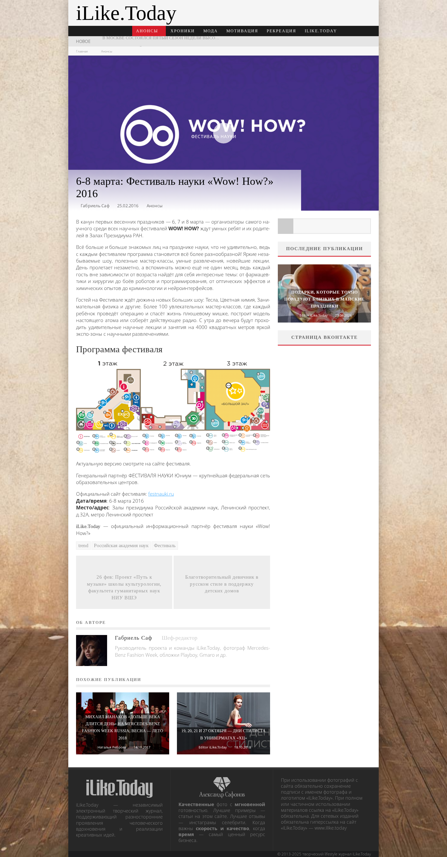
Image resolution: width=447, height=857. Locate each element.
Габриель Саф (95, 206)
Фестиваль (165, 545)
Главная (82, 51)
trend (83, 545)
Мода (210, 31)
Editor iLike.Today (213, 747)
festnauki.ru (161, 494)
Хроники (182, 31)
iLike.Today (321, 31)
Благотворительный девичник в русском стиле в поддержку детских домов (221, 583)
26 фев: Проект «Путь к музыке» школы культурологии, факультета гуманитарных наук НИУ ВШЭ (124, 587)
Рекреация (281, 31)
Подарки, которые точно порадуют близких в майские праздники (324, 299)
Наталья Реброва (112, 747)
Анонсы (147, 31)
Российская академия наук (121, 545)
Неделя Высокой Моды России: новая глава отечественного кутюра (184, 41)
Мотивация (242, 31)
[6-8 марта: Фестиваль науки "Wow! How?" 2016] (173, 407)
